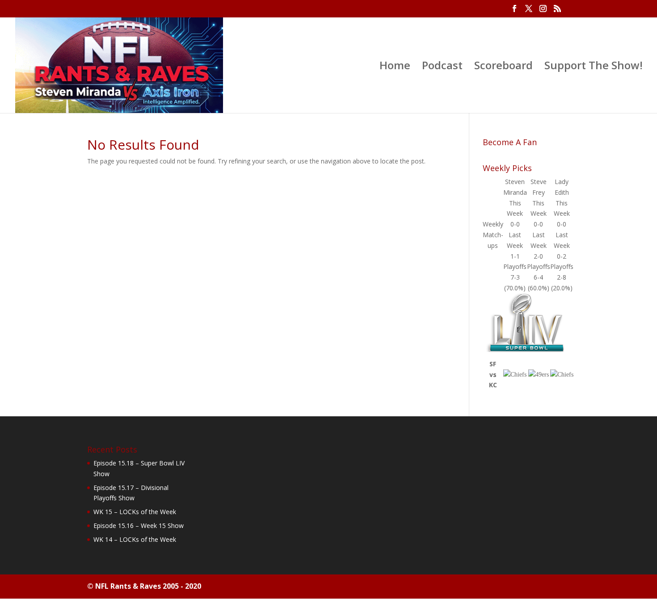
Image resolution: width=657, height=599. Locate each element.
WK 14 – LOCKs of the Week (134, 539)
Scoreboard (503, 67)
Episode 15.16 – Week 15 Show (138, 525)
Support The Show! (593, 67)
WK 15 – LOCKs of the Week (134, 511)
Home (394, 67)
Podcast (442, 67)
